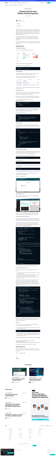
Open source (30, 433)
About (29, 430)
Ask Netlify (53, 454)
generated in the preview (26, 218)
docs (36, 349)
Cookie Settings (19, 449)
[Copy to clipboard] (39, 68)
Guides (20, 436)
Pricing (27, 2)
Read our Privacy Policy (5, 451)
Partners (30, 437)
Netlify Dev (21, 165)
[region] (28, 138)
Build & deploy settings (33, 87)
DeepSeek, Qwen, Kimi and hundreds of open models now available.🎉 (27, 0)
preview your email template (23, 195)
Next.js (20, 280)
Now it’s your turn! (18, 26)
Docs (19, 430)
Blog (29, 434)
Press (29, 440)
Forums (40, 434)
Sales (39, 430)
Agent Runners (11, 430)
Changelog (20, 433)
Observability (10, 434)
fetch (26, 151)
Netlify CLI (21, 88)
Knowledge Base (21, 434)
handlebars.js (30, 109)
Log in (45, 2)
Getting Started (18, 25)
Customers (30, 436)
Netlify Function (18, 220)
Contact (42, 2)
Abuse (15, 449)
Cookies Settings (7, 454)
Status (39, 433)
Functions (10, 433)
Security (10, 436)
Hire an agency (20, 437)
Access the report (40, 419)
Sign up (49, 2)
